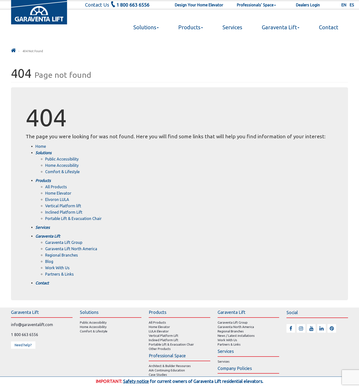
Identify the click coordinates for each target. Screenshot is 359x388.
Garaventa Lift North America (71, 249)
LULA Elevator (159, 331)
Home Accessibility (62, 165)
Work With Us (57, 268)
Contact (328, 27)
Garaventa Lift (279, 27)
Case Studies (158, 374)
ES (352, 5)
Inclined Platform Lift (63, 212)
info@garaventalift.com (32, 324)
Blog (49, 261)
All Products (56, 187)
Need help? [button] (23, 345)
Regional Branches (61, 255)
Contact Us (97, 5)
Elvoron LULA (57, 199)
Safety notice (136, 381)
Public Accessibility (62, 159)
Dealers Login (308, 5)
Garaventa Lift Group (63, 242)
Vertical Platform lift (63, 206)
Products (189, 27)
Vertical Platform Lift (163, 335)
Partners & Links (59, 274)
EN (343, 5)
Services (232, 27)
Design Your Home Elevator (199, 5)
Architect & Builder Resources (170, 366)
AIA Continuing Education (167, 370)
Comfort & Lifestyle (62, 171)
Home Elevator (58, 193)
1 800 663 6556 (132, 5)
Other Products (160, 348)
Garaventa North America (236, 326)
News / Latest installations (236, 335)
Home (40, 146)
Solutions (144, 27)
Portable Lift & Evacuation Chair (73, 218)
